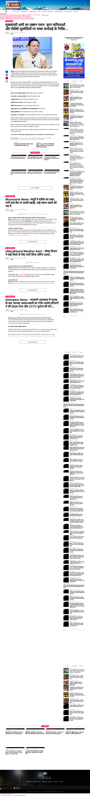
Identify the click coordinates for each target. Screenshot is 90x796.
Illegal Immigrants (16, 139)
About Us (61, 781)
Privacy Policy (36, 781)
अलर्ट (48, 268)
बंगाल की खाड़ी (22, 274)
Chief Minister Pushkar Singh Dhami (36, 138)
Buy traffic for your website (6, 793)
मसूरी (19, 219)
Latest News (16, 11)
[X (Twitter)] (43, 777)
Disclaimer (28, 781)
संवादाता (12, 33)
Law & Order (24, 139)
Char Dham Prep (23, 138)
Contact (56, 781)
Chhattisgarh (68, 11)
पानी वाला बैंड (25, 230)
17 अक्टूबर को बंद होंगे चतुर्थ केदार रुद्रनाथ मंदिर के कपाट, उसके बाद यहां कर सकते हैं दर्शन (17, 18)
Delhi (39, 11)
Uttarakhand (24, 11)
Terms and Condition (47, 781)
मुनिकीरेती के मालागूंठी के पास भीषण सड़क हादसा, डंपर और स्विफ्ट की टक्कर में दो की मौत (17, 19)
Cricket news (45, 15)
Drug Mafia (49, 138)
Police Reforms (32, 139)
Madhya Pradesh (59, 11)
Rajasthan (50, 11)
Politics (75, 11)
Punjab (44, 11)
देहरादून (9, 319)
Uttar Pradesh (33, 11)
